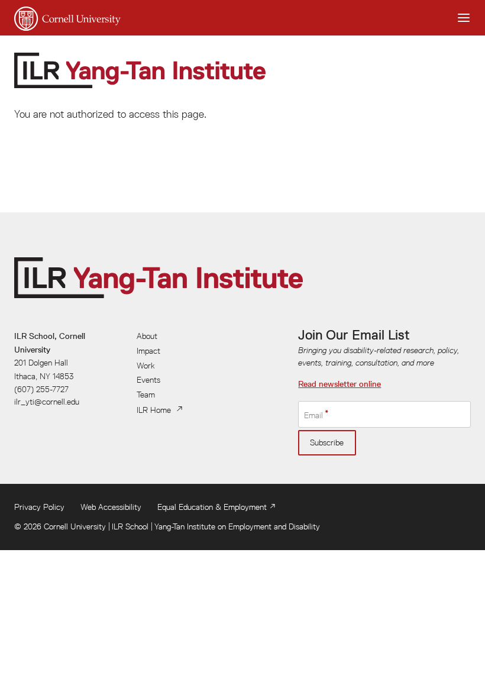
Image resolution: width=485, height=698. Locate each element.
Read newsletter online (339, 384)
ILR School (130, 526)
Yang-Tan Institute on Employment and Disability (237, 526)
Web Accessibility (110, 507)
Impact (148, 350)
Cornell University (75, 526)
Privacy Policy (39, 507)
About (147, 336)
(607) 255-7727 (41, 389)
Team (146, 394)
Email (313, 415)
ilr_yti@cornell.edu (46, 401)
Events (148, 379)
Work (146, 365)
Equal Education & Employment (212, 507)
